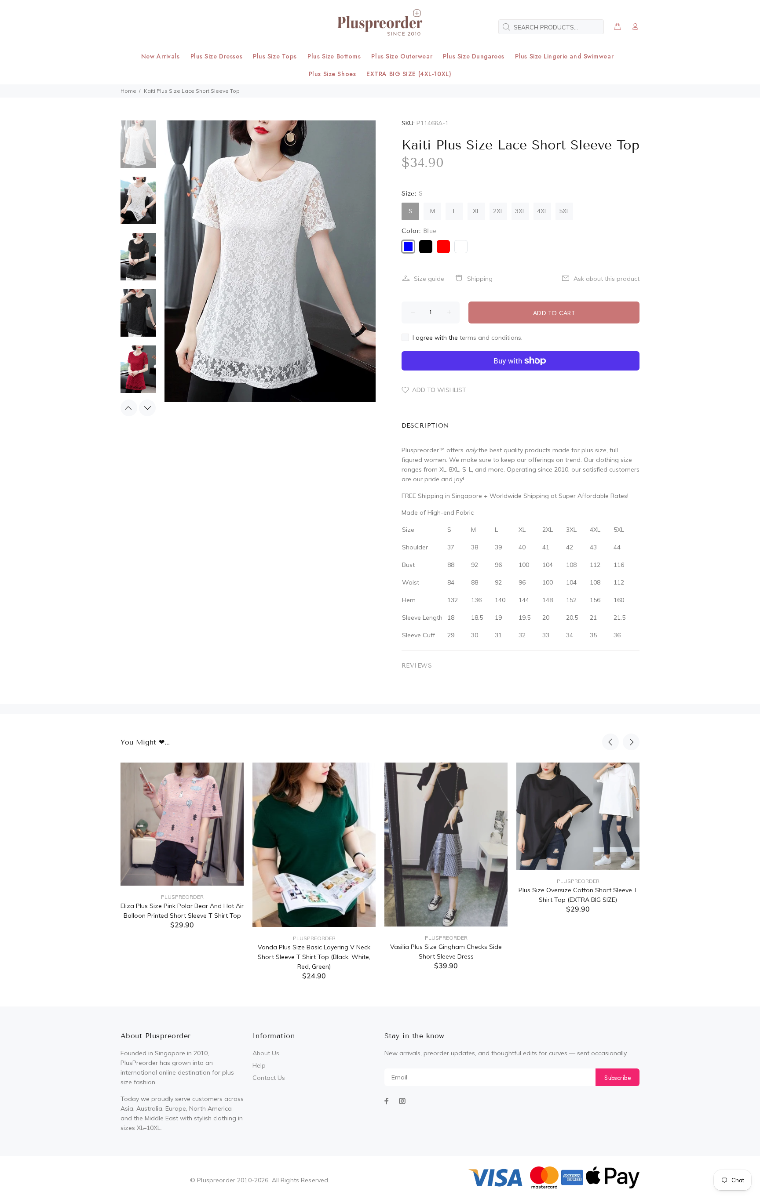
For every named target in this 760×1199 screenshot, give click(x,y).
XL (476, 211)
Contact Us (268, 1078)
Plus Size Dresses (216, 56)
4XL (542, 211)
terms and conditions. (491, 338)
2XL (498, 211)
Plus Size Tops (275, 56)
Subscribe (617, 1077)
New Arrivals (160, 56)
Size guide (429, 279)
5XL (564, 211)
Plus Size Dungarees (473, 56)
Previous (129, 408)
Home (128, 90)
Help (259, 1065)
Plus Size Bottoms (334, 56)
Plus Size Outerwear (401, 56)
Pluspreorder (182, 897)
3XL (520, 211)
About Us (265, 1053)
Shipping (480, 279)
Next (147, 408)
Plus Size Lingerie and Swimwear (564, 56)
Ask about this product (606, 279)
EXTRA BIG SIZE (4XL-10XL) (408, 73)
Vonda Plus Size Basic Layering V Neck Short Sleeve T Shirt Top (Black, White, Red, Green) (314, 956)
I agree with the (467, 338)
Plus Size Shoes (332, 73)
